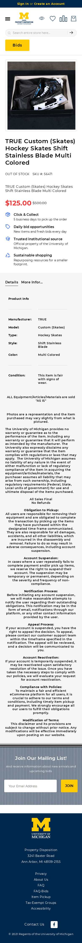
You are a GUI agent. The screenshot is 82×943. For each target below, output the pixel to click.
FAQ (41, 885)
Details (11, 282)
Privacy (41, 874)
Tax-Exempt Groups (41, 903)
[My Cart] (73, 19)
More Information (33, 282)
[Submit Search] (71, 33)
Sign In (23, 4)
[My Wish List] (52, 18)
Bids (17, 45)
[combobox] (41, 32)
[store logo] (24, 18)
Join (69, 786)
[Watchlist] (42, 18)
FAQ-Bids (41, 891)
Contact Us (34, 924)
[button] (11, 282)
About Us (41, 880)
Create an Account (49, 4)
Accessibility (41, 908)
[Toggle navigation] (7, 18)
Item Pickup (41, 897)
